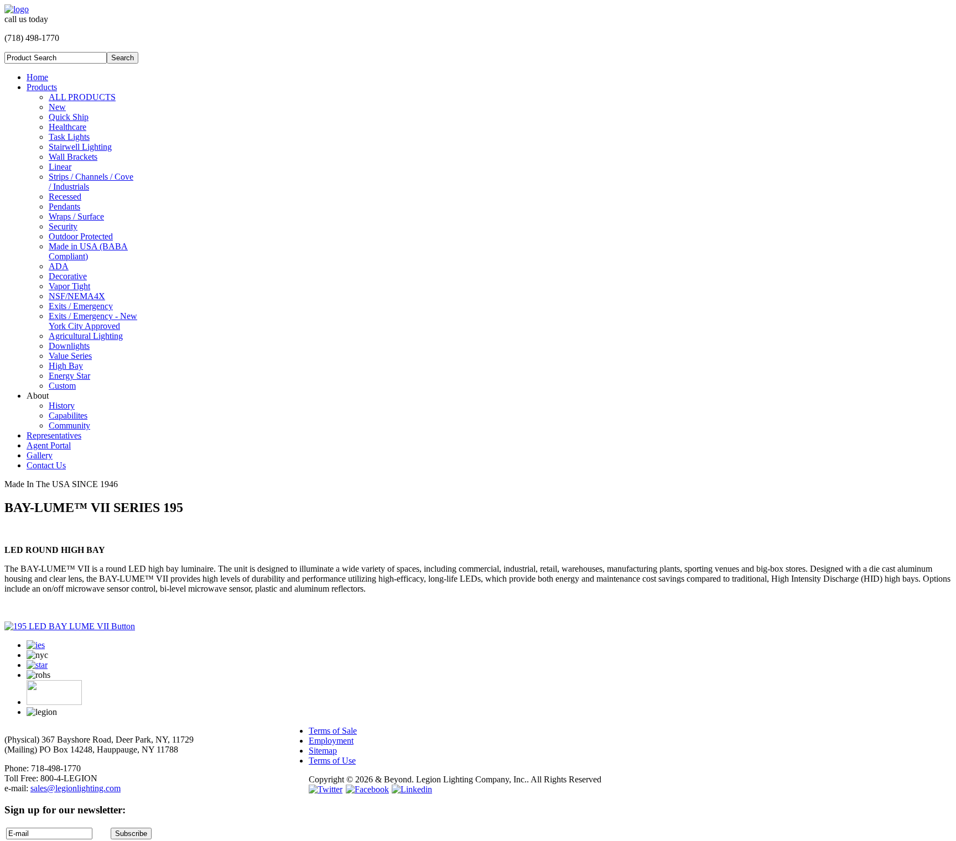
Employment (331, 740)
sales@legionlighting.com (75, 788)
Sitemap (323, 750)
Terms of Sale (333, 730)
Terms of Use (332, 760)
